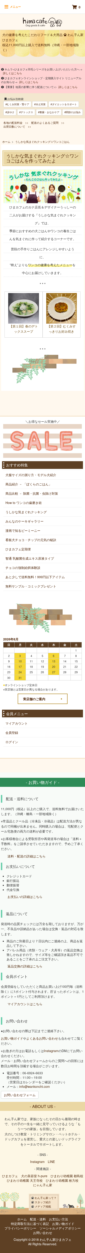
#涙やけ (9, 112)
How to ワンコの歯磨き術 (23, 502)
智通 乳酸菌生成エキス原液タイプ (29, 558)
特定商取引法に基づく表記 (30, 1223)
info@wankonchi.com (34, 1086)
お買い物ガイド (12, 1038)
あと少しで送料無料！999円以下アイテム (35, 577)
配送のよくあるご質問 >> (47, 122)
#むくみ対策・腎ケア (17, 104)
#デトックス (26, 112)
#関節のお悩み (72, 112)
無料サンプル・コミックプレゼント (30, 586)
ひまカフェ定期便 (18, 549)
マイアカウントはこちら (24, 1004)
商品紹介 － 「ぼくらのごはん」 (28, 484)
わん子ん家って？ (45, 1198)
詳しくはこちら (12, 73)
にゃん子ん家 (42, 1185)
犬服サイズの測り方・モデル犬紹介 (30, 475)
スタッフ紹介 (43, 1202)
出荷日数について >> (17, 126)
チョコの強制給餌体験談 (22, 567)
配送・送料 (38, 1219)
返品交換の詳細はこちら (24, 966)
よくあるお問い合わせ (42, 1038)
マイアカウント (16, 723)
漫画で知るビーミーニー (22, 530)
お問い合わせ (42, 1232)
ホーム (6, 141)
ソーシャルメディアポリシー (60, 1228)
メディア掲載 (43, 1206)
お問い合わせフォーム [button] (20, 1095)
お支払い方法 (58, 1219)
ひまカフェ (10, 1176)
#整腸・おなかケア (48, 112)
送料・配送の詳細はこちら (26, 856)
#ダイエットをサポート (64, 104)
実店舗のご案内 (34, 699)
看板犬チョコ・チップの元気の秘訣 (30, 539)
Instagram (51, 1050)
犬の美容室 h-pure (34, 1176)
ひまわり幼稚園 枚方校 (62, 1180)
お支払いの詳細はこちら (24, 897)
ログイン (11, 742)
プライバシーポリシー (20, 1228)
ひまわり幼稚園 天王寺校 (25, 1180)
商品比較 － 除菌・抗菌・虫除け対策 (31, 493)
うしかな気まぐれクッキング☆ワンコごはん (42, 141)
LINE (51, 1161)
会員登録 (11, 732)
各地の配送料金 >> (15, 122)
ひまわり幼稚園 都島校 (67, 1176)
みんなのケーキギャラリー (24, 521)
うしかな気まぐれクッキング (26, 512)
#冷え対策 (40, 104)
